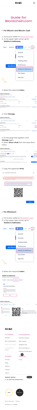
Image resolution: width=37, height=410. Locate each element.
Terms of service (9, 401)
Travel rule (8, 344)
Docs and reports (24, 348)
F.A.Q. (20, 359)
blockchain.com (26, 37)
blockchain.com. (27, 218)
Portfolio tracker (24, 338)
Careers (7, 369)
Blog (6, 363)
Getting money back (25, 351)
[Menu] (34, 5)
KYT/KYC (7, 338)
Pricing (7, 359)
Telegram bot (23, 344)
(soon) (14, 344)
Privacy (18, 401)
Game (7, 373)
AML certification (10, 341)
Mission (7, 366)
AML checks (22, 341)
